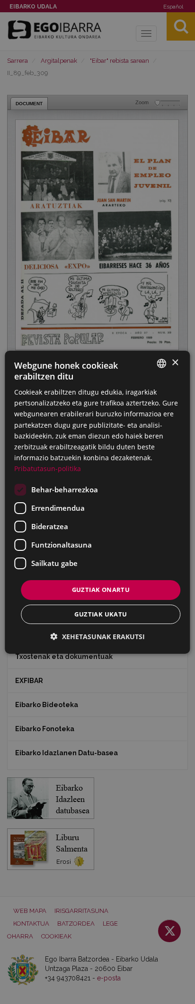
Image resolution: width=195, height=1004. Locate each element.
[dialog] (97, 501)
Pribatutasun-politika (47, 468)
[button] (98, 636)
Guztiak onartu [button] (101, 589)
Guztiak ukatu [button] (100, 614)
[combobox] (162, 363)
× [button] (174, 362)
